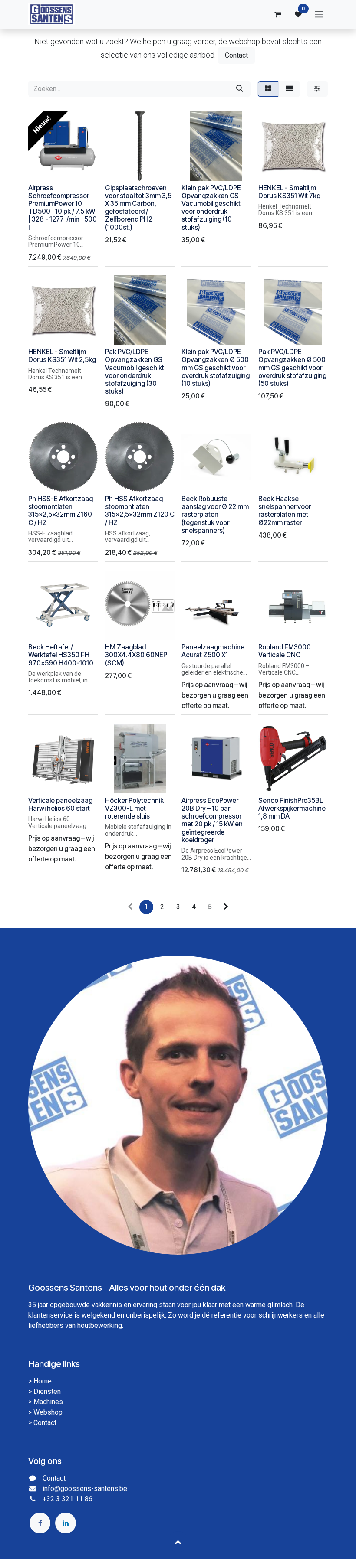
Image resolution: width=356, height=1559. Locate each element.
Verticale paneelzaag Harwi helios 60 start (60, 804)
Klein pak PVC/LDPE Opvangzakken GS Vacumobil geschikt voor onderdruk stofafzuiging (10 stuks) (211, 208)
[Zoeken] (240, 89)
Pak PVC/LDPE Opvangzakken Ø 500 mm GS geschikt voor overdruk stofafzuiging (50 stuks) (292, 368)
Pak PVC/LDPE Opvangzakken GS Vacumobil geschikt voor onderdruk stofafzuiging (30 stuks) (134, 371)
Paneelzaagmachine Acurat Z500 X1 (212, 651)
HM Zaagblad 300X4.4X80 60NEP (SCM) (136, 655)
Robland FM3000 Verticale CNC (284, 651)
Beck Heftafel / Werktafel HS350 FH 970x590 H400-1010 (60, 655)
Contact (236, 55)
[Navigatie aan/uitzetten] (319, 14)
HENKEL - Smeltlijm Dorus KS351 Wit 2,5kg (62, 356)
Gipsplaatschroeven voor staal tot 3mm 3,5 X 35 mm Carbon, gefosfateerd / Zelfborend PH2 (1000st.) (138, 208)
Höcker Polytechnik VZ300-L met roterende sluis (134, 808)
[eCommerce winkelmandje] (277, 14)
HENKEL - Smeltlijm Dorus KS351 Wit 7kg (289, 192)
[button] (42, 169)
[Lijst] (289, 89)
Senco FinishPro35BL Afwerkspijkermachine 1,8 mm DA (292, 808)
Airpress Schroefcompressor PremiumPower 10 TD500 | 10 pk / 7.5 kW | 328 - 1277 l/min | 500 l (62, 208)
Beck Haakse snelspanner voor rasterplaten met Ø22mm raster (284, 511)
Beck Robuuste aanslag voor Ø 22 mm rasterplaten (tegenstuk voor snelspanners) (215, 515)
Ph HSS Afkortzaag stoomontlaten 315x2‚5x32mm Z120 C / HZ (140, 511)
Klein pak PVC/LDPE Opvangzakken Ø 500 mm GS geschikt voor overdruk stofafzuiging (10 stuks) (215, 368)
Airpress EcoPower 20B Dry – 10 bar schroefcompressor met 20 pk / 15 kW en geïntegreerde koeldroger (212, 820)
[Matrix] (268, 89)
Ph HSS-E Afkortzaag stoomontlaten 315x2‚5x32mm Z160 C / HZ (60, 511)
